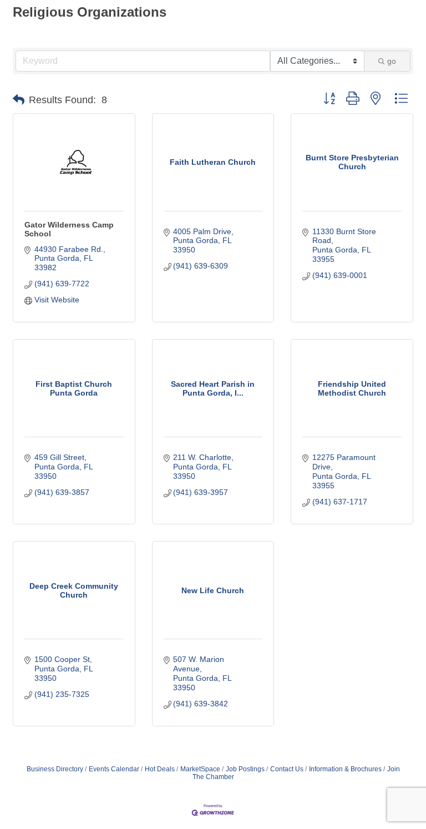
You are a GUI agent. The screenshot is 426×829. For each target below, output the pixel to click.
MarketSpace (200, 769)
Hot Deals (160, 769)
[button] (18, 100)
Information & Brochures (345, 769)
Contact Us (286, 769)
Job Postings (245, 769)
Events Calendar (114, 769)
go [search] (391, 61)
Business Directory (55, 769)
